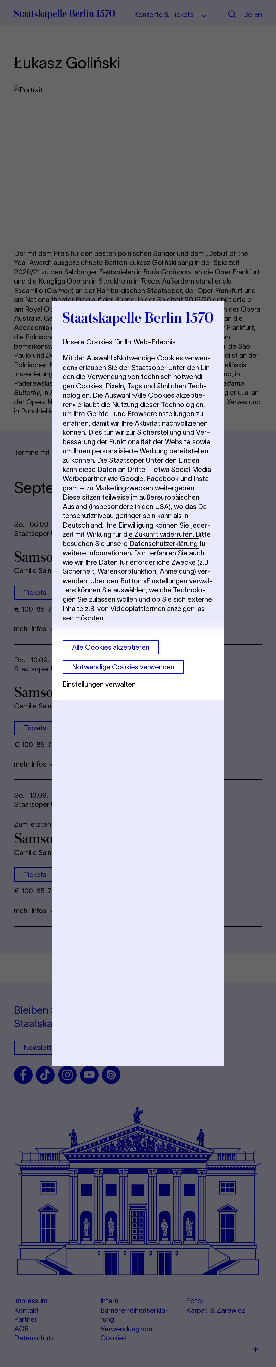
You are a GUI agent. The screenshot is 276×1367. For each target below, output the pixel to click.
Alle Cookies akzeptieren (110, 647)
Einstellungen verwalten (99, 684)
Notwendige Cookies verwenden (123, 667)
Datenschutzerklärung (163, 543)
